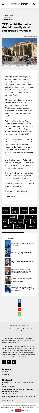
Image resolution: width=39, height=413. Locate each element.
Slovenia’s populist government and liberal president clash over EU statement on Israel (21, 280)
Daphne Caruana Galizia (32, 211)
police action (33, 221)
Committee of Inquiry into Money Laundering (15, 210)
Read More (24, 410)
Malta (5, 221)
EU (5, 217)
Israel (3, 400)
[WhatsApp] (19, 314)
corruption (24, 210)
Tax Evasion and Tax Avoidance (19, 226)
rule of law (7, 226)
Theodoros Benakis (8, 19)
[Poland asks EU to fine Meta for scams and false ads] (8, 244)
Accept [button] (18, 410)
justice (21, 217)
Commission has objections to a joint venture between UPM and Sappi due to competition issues (22, 289)
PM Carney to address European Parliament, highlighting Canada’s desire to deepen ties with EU (21, 271)
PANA (27, 221)
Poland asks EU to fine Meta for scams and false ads (22, 244)
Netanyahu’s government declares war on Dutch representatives (22, 262)
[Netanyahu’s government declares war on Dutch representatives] (8, 262)
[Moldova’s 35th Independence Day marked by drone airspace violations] (8, 253)
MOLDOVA (4, 393)
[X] (19, 305)
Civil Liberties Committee (6, 211)
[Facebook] (19, 301)
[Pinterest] (19, 309)
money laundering (13, 221)
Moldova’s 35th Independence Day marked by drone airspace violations (22, 253)
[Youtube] (14, 362)
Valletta (31, 226)
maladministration (31, 217)
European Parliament (13, 216)
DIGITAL (4, 386)
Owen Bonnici (20, 221)
